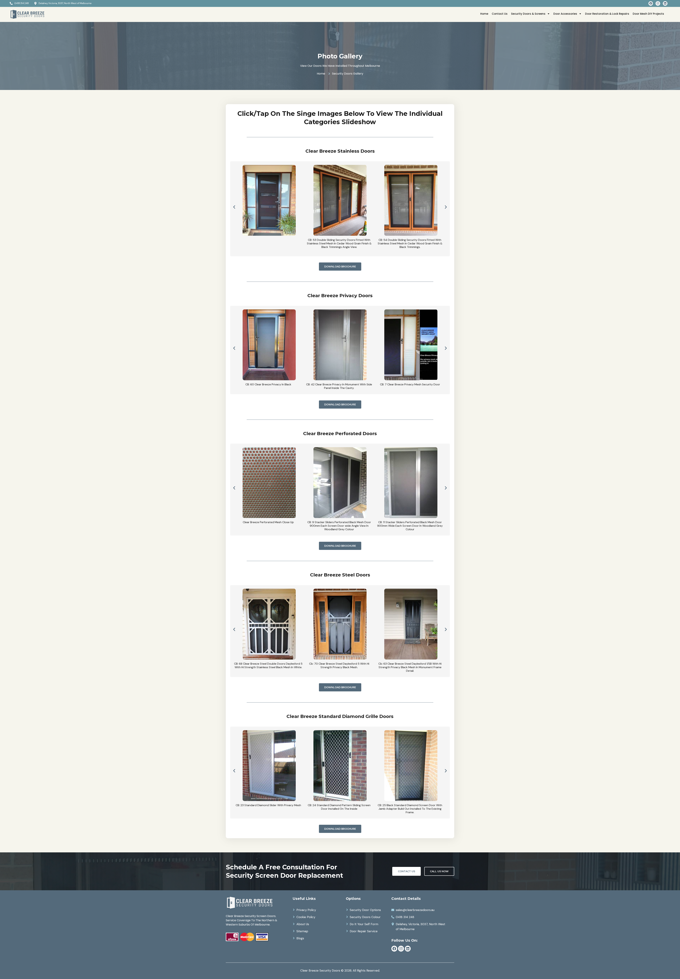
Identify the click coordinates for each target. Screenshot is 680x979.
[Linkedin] (665, 3)
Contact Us (500, 14)
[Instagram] (658, 3)
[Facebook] (650, 3)
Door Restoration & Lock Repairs (607, 14)
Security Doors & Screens (528, 14)
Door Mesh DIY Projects (648, 14)
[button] (234, 207)
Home (484, 14)
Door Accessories (565, 14)
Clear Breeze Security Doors (320, 970)
